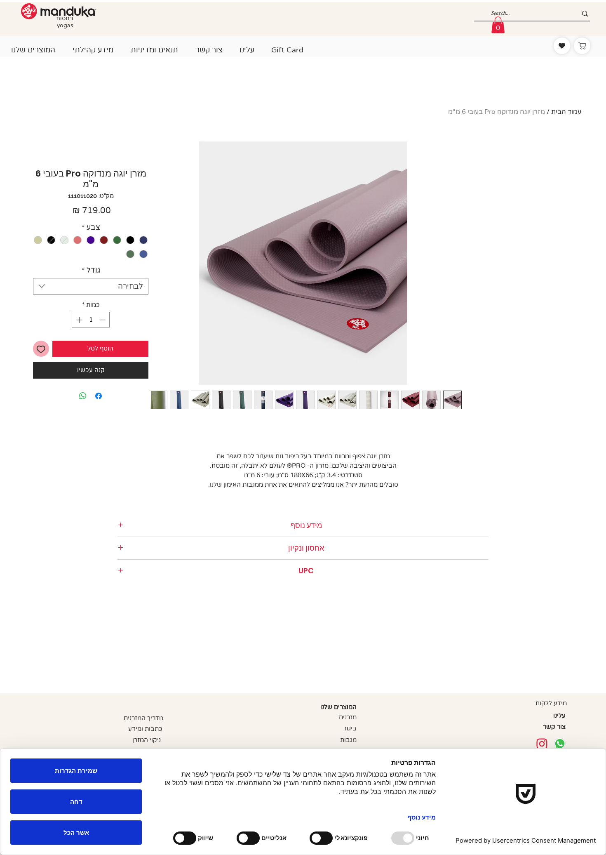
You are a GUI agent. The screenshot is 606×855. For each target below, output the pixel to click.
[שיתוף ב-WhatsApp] (83, 396)
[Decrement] (103, 319)
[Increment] (78, 319)
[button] (33, 46)
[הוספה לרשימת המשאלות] (41, 349)
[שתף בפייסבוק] (98, 396)
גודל (91, 270)
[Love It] (562, 46)
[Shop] (582, 46)
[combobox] (90, 286)
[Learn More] (542, 743)
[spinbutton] (91, 319)
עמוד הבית (566, 112)
